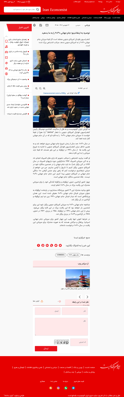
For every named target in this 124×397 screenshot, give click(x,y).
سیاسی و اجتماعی (87, 18)
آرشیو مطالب (76, 2)
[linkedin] (46, 245)
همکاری (42, 381)
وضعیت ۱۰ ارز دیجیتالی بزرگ (17, 79)
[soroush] (42, 245)
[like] (60, 302)
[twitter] (55, 245)
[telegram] (61, 245)
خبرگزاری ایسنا (79, 237)
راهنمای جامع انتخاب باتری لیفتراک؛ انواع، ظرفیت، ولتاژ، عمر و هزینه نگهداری (18, 42)
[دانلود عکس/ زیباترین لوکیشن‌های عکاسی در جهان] (78, 278)
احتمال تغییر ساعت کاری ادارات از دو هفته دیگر (19, 62)
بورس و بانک (107, 18)
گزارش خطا (36, 301)
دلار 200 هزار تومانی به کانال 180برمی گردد (18, 71)
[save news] (40, 25)
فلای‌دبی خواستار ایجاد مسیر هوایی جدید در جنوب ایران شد (18, 106)
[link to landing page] (110, 10)
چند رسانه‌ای (35, 18)
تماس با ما (109, 2)
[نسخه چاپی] (34, 25)
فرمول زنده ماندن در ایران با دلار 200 (18, 52)
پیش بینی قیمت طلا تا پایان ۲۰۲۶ (18, 87)
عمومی (78, 25)
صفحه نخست (116, 18)
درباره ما (118, 2)
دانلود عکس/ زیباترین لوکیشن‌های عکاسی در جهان (75, 289)
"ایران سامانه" (9, 395)
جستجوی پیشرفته (89, 2)
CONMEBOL (61, 255)
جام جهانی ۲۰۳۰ (74, 255)
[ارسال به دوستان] (46, 25)
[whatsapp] (51, 245)
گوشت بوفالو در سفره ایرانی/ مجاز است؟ (18, 96)
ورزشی (42, 18)
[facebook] (38, 245)
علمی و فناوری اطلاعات (73, 18)
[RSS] (50, 388)
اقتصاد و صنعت (97, 18)
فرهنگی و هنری (61, 18)
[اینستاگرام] (58, 388)
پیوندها (100, 2)
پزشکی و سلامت (50, 18)
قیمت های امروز (79, 381)
